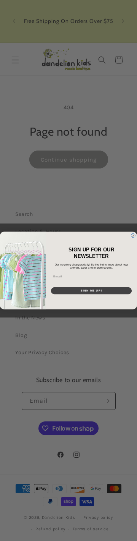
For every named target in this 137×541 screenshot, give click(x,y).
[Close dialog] (133, 235)
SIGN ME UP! (91, 290)
